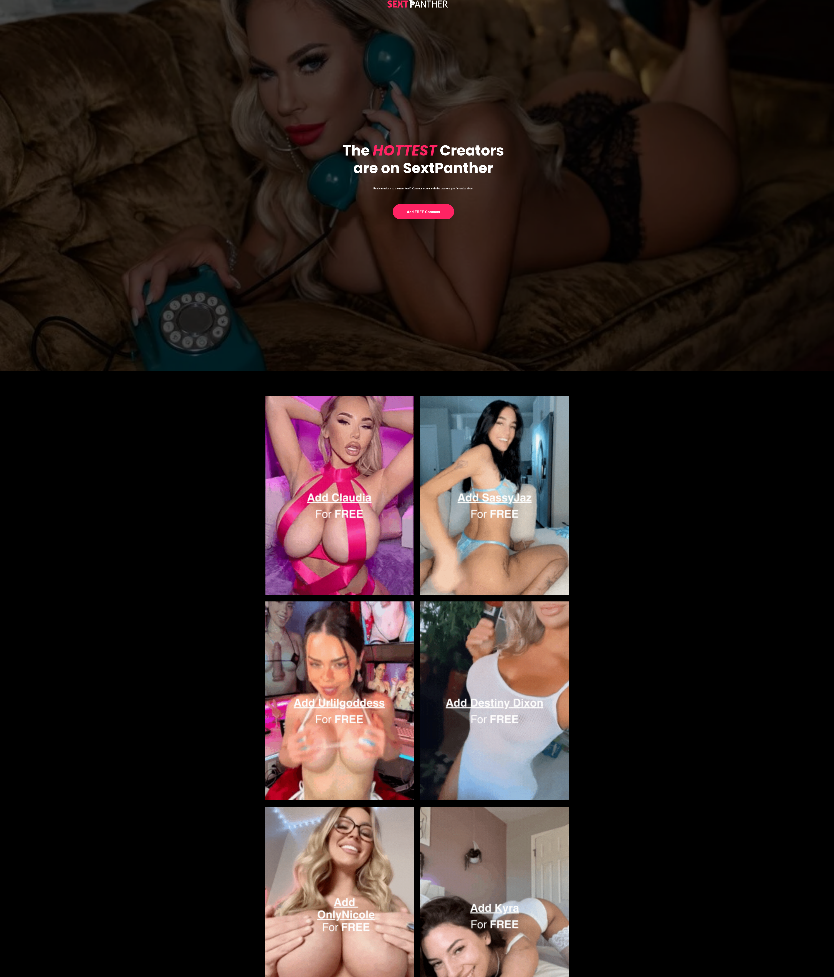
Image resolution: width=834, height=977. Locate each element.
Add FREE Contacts (423, 211)
